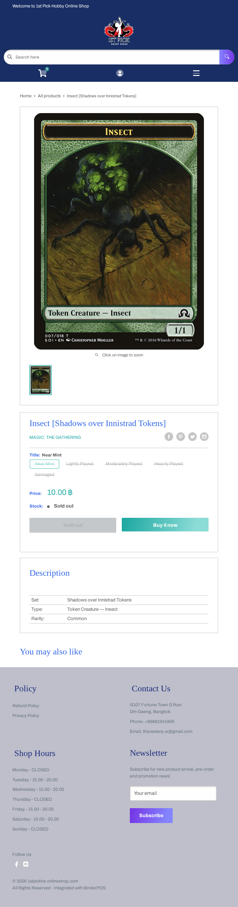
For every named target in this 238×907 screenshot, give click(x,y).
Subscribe (151, 815)
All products (49, 96)
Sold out (73, 525)
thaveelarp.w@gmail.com (167, 731)
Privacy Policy (25, 715)
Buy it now (165, 525)
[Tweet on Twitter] (192, 436)
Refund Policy (25, 705)
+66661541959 (159, 721)
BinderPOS (95, 888)
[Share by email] (204, 436)
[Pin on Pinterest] (180, 436)
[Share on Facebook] (169, 436)
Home (26, 96)
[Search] (226, 57)
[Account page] (119, 73)
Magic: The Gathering (55, 437)
